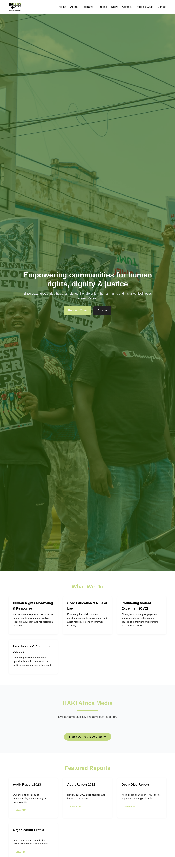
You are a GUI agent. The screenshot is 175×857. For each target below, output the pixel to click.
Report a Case (144, 6)
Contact (127, 6)
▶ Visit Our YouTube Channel (87, 736)
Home (62, 6)
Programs (87, 6)
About (73, 6)
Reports (102, 6)
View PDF (21, 810)
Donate (161, 6)
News (114, 6)
